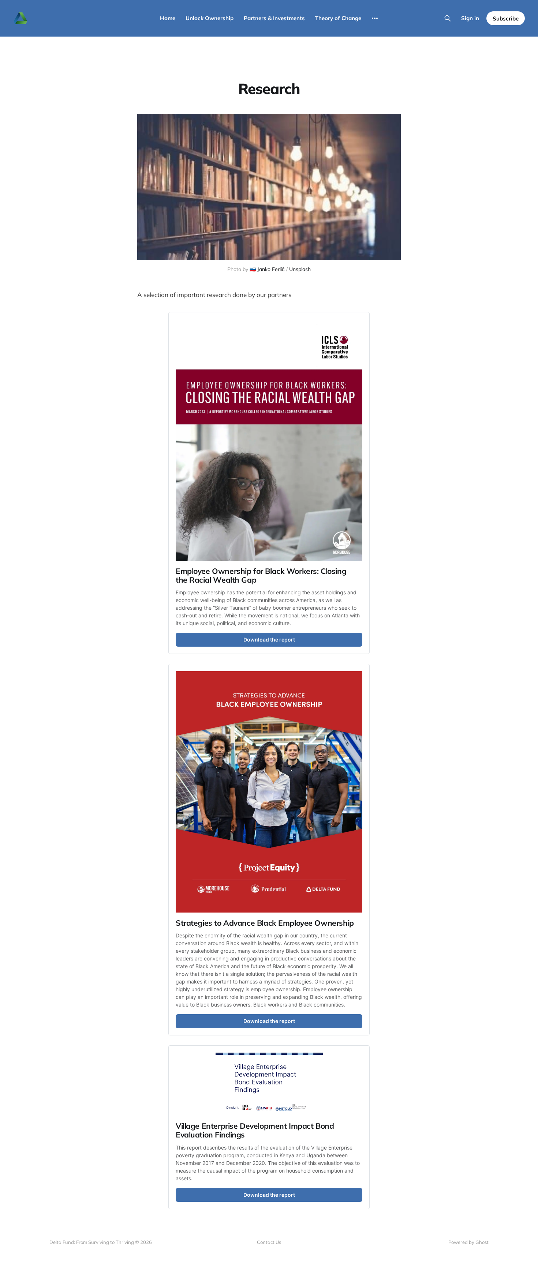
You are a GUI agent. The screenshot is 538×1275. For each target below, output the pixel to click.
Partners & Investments (274, 18)
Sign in (470, 18)
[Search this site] (447, 18)
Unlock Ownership (209, 18)
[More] (374, 18)
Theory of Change (338, 18)
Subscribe (506, 18)
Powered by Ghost (468, 1242)
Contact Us (269, 1242)
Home (167, 18)
